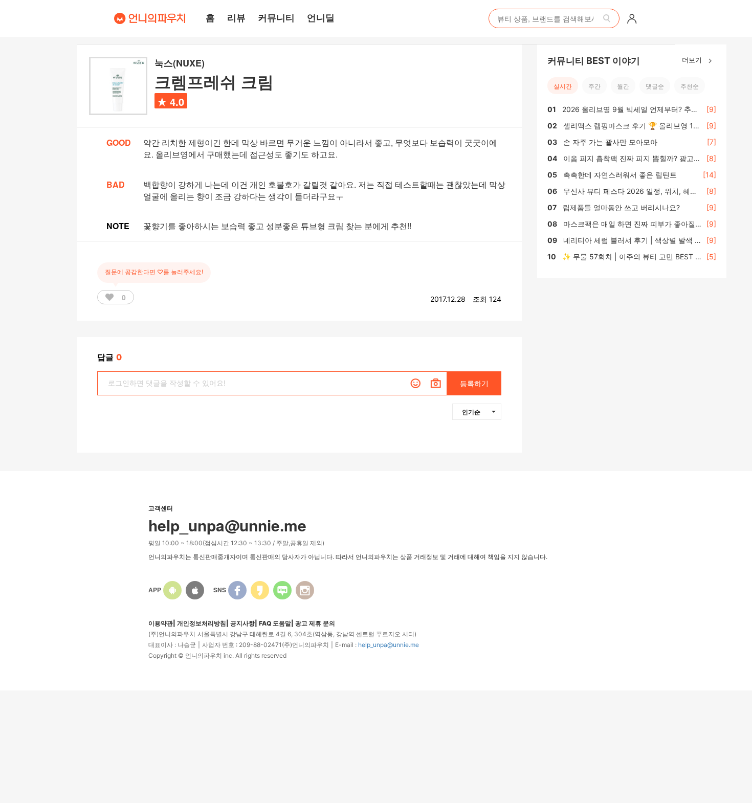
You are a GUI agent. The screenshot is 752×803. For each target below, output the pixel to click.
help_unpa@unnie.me (388, 645)
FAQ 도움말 (275, 623)
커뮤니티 (276, 17)
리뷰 (236, 17)
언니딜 (321, 17)
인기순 (471, 411)
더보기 (693, 59)
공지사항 (242, 623)
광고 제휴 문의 (315, 623)
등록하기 (474, 383)
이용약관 (160, 623)
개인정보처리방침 (201, 623)
